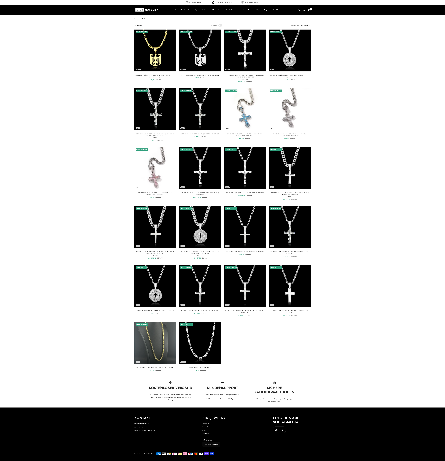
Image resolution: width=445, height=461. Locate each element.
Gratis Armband (179, 10)
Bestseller (205, 10)
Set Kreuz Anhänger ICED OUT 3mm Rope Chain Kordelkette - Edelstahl (245, 135)
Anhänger (257, 10)
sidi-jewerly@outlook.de (141, 423)
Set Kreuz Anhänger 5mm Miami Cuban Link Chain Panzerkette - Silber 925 (245, 76)
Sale (213, 10)
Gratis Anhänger (193, 10)
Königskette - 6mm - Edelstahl (200, 368)
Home (169, 10)
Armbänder (229, 10)
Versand (205, 427)
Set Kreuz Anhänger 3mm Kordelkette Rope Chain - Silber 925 (289, 76)
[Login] (304, 10)
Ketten (220, 10)
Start (135, 19)
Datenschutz (206, 433)
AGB (203, 430)
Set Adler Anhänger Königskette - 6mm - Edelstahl (200, 75)
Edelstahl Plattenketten (244, 10)
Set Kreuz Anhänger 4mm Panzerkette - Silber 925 (200, 134)
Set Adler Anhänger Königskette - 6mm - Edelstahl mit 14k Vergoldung (155, 76)
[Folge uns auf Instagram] (276, 429)
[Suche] (300, 10)
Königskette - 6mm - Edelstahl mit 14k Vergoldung (155, 368)
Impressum (205, 423)
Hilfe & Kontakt (207, 440)
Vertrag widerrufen (211, 444)
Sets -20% (275, 10)
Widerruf (205, 437)
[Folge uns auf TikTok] (282, 429)
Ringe (266, 10)
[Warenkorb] (309, 10)
